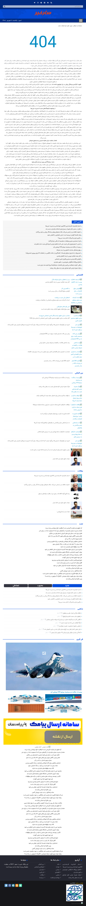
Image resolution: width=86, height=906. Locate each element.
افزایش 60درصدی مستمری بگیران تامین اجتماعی (68, 259)
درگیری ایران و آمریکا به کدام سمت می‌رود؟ (69, 238)
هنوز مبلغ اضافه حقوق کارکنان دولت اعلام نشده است (55, 309)
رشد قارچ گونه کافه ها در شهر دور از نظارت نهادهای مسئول (54, 494)
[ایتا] (45, 3)
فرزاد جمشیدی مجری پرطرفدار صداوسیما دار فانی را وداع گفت (64, 241)
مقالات (80, 471)
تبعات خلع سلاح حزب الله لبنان (61, 459)
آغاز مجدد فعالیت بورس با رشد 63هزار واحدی (69, 256)
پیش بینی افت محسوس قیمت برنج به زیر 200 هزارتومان (55, 334)
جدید (67, 585)
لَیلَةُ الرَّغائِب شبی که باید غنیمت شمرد (71, 623)
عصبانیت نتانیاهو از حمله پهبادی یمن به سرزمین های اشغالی (54, 432)
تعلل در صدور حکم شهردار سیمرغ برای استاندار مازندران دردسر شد (63, 229)
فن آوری (79, 639)
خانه (58, 864)
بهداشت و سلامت (55, 878)
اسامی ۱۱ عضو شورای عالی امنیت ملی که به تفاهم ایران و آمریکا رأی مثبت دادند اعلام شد (57, 244)
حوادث (58, 867)
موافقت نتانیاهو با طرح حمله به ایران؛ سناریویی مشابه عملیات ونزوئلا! (51, 405)
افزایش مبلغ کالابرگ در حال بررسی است (59, 291)
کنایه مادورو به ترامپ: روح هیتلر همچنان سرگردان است (55, 414)
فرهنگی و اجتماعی (39, 867)
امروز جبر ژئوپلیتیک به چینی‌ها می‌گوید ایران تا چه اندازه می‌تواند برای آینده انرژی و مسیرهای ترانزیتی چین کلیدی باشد (39, 325)
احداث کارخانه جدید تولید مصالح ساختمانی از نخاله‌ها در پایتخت (53, 300)
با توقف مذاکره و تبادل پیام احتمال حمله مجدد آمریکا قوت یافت (53, 396)
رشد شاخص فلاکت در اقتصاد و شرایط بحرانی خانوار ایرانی (54, 343)
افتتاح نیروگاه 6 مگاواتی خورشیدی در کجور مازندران (67, 262)
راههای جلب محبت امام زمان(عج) (72, 616)
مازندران (41, 870)
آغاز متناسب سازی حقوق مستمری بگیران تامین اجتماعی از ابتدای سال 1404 (49, 318)
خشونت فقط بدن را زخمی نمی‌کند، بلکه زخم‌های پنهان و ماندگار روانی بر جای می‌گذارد (58, 232)
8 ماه (58, 613)
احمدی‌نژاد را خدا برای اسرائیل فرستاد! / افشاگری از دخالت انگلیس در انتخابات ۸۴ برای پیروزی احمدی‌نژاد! (53, 253)
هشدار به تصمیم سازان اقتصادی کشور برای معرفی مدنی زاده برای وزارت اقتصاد (49, 352)
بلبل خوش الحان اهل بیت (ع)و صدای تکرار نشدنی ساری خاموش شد (62, 629)
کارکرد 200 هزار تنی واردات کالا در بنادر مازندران (57, 361)
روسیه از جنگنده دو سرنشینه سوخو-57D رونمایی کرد (67, 247)
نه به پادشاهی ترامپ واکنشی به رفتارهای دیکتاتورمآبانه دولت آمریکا (52, 423)
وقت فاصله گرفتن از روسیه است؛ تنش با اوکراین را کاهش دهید (64, 235)
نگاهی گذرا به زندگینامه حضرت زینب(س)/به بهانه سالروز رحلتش (63, 620)
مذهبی (80, 608)
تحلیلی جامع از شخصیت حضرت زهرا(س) (70, 626)
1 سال (59, 616)
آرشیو (77, 860)
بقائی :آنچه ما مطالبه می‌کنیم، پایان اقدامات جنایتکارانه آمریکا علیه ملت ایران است (59, 265)
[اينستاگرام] (38, 3)
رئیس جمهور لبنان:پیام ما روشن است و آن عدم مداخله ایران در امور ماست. (50, 450)
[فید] (51, 3)
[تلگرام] (34, 3)
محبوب (40, 585)
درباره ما (41, 878)
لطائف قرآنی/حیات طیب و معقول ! (71, 613)
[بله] (48, 3)
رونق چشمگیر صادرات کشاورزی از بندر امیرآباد (68, 250)
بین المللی (79, 373)
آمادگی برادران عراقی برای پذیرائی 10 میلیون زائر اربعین (66, 633)
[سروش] (41, 3)
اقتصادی (79, 275)
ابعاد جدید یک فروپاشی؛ (63, 512)
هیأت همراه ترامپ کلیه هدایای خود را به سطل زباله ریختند (65, 268)
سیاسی (58, 870)
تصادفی (16, 585)
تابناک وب (72, 883)
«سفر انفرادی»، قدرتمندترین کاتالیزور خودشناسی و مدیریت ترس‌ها (63, 226)
